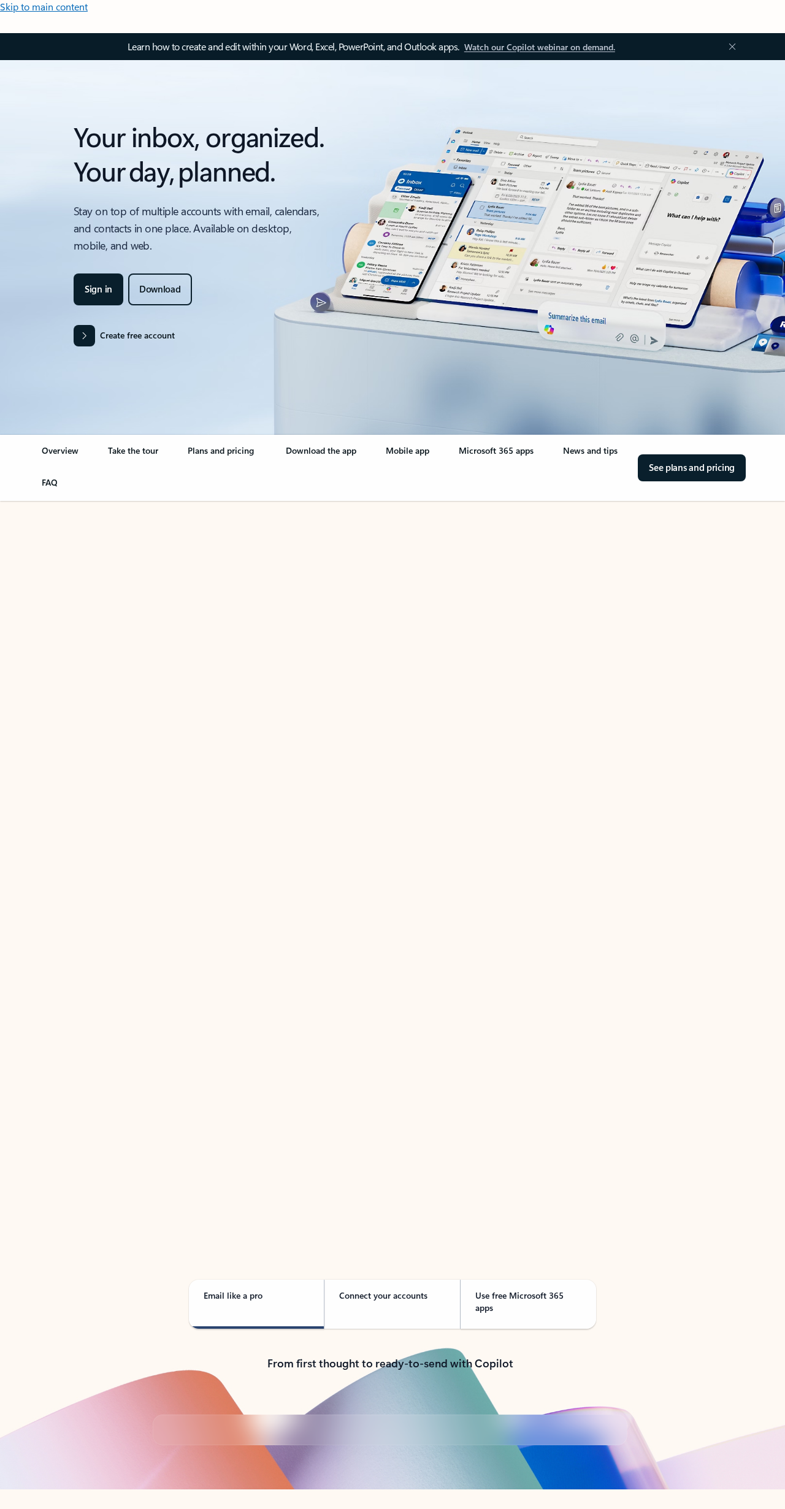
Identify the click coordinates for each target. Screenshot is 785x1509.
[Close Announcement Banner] (729, 46)
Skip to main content (44, 6)
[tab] (78, 626)
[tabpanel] (390, 851)
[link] (60, 456)
